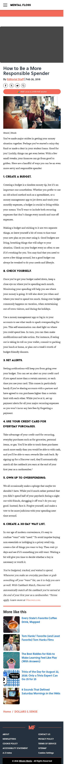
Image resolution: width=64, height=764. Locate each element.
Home (7, 711)
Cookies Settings (46, 752)
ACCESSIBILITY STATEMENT (15, 748)
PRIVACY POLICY (46, 738)
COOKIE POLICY (10, 743)
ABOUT (6, 734)
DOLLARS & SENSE (25, 711)
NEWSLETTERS (9, 738)
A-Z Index (7, 752)
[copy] (23, 85)
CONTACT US (44, 734)
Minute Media (25, 760)
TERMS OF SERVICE (47, 743)
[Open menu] (5, 5)
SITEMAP (42, 748)
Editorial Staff (15, 79)
